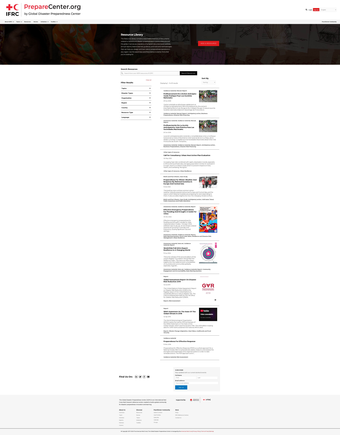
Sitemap (211, 431)
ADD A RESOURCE (208, 43)
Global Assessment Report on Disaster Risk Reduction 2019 (180, 281)
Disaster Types (127, 93)
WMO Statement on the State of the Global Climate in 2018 (180, 313)
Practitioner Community (329, 21)
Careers (121, 425)
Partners (121, 422)
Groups (156, 422)
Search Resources (188, 73)
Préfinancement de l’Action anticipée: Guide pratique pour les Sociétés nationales (180, 96)
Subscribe (156, 417)
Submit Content (158, 412)
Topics (18, 21)
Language (125, 117)
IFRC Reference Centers (181, 415)
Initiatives (44, 21)
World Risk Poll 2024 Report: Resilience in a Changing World (177, 249)
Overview (121, 412)
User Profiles (157, 415)
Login (310, 10)
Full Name (178, 375)
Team (120, 415)
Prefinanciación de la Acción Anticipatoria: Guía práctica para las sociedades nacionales (179, 127)
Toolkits (53, 21)
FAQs (176, 412)
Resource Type (127, 112)
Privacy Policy (197, 431)
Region (124, 103)
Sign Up (316, 10)
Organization (126, 98)
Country (124, 108)
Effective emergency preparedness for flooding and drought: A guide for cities (180, 212)
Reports (121, 420)
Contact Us (178, 417)
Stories (36, 21)
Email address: (180, 380)
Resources (27, 21)
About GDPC (8, 21)
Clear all (148, 80)
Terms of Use (204, 431)
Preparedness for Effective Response (179, 341)
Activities (121, 417)
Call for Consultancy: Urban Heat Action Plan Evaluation (187, 155)
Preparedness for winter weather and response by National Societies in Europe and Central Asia (180, 182)
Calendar (156, 420)
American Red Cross (186, 431)
